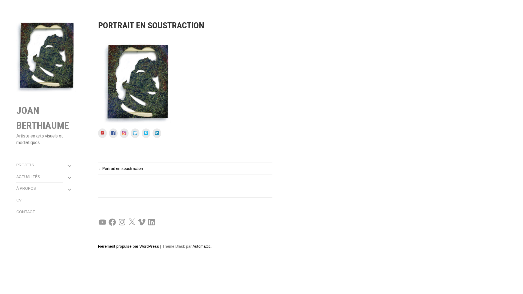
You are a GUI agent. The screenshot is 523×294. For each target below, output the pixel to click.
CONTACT (25, 212)
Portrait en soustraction (122, 168)
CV (19, 200)
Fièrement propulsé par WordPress (128, 246)
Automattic (202, 246)
